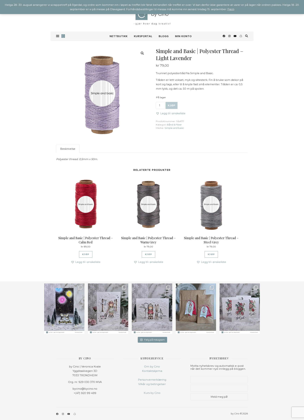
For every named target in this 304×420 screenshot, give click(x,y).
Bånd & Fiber (174, 124)
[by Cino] (152, 16)
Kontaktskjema (152, 371)
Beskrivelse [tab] (67, 148)
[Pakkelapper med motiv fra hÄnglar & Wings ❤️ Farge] (196, 308)
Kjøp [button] (85, 254)
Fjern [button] (230, 9)
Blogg (164, 36)
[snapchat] (241, 36)
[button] (142, 53)
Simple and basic (174, 128)
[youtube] (235, 36)
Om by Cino (152, 366)
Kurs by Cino (152, 393)
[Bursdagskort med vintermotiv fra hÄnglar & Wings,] (152, 308)
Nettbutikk (119, 36)
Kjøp (171, 105)
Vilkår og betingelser (152, 384)
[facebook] (224, 36)
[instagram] (229, 36)
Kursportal (143, 36)
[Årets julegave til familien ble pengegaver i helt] (240, 308)
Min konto (183, 36)
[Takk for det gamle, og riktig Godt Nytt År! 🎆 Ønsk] (64, 308)
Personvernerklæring (152, 379)
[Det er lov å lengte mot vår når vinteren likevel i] (108, 308)
